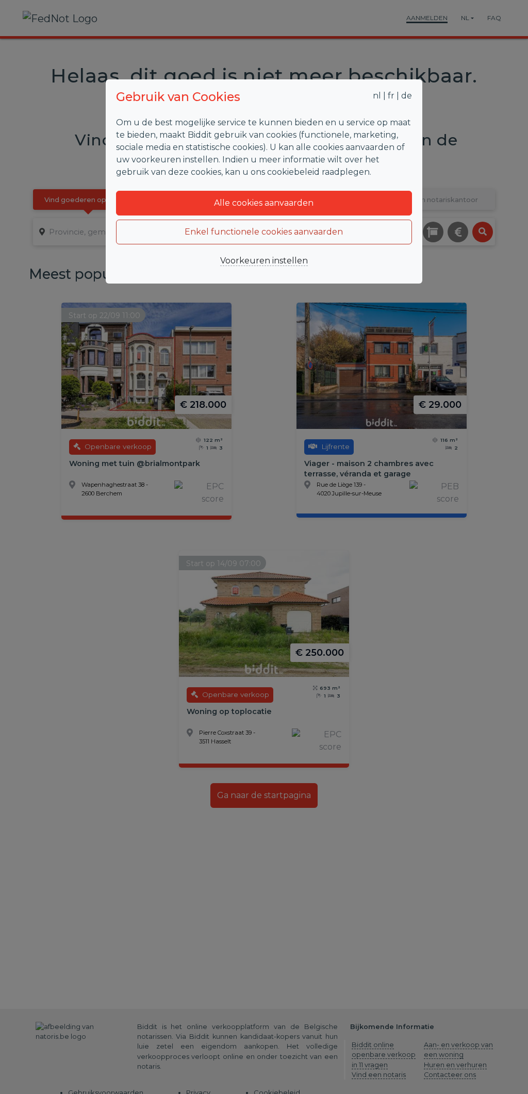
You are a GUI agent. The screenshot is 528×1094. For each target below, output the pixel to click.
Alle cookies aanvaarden (264, 203)
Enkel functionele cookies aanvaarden (264, 232)
